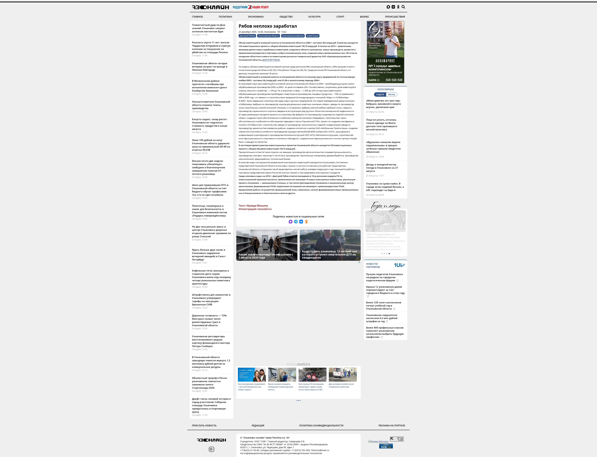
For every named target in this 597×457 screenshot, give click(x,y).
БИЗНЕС (364, 16)
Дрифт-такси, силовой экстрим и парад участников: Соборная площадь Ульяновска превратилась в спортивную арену (211, 405)
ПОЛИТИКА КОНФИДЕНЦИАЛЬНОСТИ (321, 425)
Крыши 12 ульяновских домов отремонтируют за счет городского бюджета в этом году (385, 287)
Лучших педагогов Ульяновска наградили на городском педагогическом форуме (384, 274)
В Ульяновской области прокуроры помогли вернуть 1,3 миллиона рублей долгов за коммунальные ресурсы (211, 362)
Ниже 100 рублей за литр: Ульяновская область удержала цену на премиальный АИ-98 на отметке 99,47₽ (211, 144)
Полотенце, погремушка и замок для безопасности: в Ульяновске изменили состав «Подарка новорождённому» (209, 210)
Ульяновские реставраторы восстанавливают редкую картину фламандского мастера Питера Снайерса (211, 341)
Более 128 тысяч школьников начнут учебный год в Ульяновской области (383, 302)
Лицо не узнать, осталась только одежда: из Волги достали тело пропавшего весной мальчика (381, 124)
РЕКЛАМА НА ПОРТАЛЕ (392, 425)
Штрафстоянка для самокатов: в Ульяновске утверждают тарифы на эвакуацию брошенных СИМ (211, 299)
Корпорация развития (293, 35)
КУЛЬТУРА (314, 16)
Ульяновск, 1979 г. (376, 234)
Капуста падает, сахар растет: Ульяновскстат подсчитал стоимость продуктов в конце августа (209, 124)
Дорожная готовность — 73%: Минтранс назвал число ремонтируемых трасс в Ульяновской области (209, 320)
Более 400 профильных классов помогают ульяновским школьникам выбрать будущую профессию (385, 329)
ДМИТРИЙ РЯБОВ (271, 59)
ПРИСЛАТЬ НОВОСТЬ (204, 425)
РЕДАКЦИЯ (258, 425)
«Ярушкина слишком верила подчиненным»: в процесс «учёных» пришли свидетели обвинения (383, 146)
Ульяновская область (268, 35)
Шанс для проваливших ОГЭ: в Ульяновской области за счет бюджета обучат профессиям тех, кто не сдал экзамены (210, 189)
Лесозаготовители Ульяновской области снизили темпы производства (211, 105)
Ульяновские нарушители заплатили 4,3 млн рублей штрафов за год (381, 315)
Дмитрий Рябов (247, 35)
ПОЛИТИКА (225, 16)
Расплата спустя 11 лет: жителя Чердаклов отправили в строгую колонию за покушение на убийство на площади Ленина (211, 47)
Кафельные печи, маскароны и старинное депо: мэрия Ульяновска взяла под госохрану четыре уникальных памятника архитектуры (211, 277)
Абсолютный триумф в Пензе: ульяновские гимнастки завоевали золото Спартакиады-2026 (209, 382)
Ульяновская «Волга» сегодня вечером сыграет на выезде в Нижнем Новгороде (209, 66)
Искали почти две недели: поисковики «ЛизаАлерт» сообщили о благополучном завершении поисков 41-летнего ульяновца (208, 167)
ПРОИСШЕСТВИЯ (395, 16)
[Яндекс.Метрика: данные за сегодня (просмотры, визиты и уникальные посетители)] (378, 441)
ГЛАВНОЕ (197, 16)
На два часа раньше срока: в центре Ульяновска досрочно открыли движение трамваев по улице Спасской (211, 231)
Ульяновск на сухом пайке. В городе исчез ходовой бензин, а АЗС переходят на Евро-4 (385, 187)
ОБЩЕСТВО (286, 16)
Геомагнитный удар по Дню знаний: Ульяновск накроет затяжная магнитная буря (208, 28)
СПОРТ (340, 16)
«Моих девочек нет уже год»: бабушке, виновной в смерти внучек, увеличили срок (383, 104)
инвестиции (312, 35)
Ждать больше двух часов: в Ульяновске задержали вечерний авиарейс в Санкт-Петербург (209, 254)
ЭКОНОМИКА (256, 16)
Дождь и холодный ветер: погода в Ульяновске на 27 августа (382, 167)
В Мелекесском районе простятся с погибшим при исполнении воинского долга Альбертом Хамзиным (209, 85)
